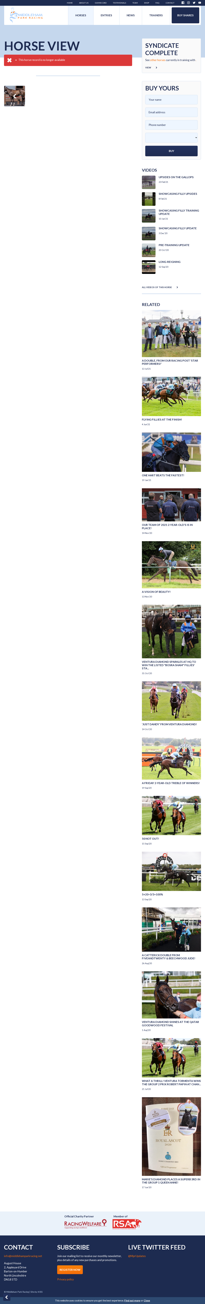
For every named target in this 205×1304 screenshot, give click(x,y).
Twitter (194, 2)
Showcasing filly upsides (178, 193)
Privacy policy (65, 1279)
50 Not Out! (150, 838)
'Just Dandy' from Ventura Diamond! (169, 724)
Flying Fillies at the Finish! (162, 419)
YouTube (199, 2)
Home (26, 15)
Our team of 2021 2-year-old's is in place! (167, 526)
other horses (157, 60)
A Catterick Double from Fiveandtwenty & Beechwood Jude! (168, 956)
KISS (40, 1292)
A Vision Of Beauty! (156, 591)
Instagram (188, 2)
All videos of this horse (157, 287)
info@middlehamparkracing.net (23, 1256)
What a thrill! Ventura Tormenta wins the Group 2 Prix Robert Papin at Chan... (171, 1082)
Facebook (183, 2)
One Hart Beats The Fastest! (163, 475)
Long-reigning (169, 261)
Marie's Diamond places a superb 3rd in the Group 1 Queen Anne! (171, 1181)
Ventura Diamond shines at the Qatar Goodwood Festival (170, 1023)
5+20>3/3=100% (152, 894)
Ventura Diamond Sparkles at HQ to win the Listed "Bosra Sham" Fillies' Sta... (169, 665)
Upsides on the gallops (176, 177)
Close (147, 1300)
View (148, 67)
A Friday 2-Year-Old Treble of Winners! (171, 783)
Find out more (132, 1300)
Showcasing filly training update (179, 212)
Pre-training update (174, 245)
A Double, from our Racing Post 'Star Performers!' (170, 362)
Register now (70, 1269)
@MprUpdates (137, 1256)
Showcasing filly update (178, 228)
